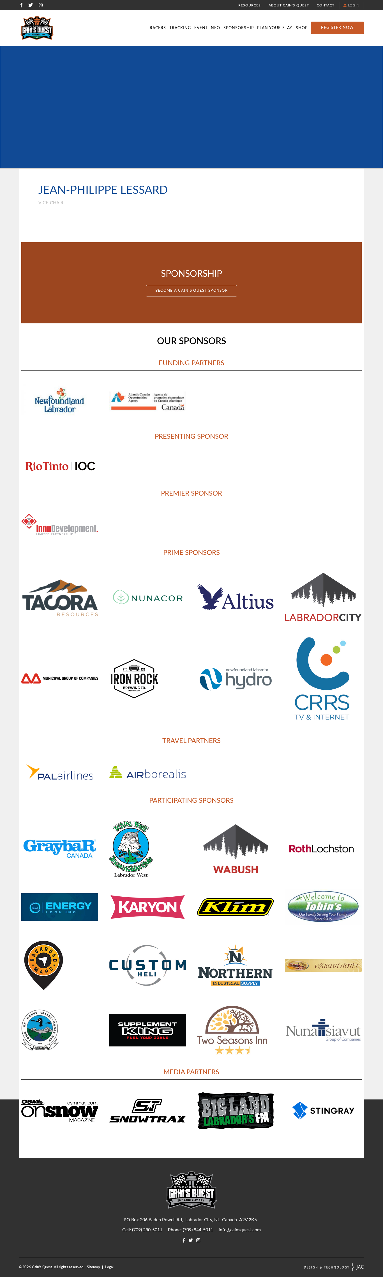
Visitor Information (241, 18)
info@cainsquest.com (240, 1230)
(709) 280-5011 (147, 1230)
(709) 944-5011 (198, 1230)
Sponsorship (238, 28)
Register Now (337, 28)
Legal (109, 1267)
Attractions (336, 18)
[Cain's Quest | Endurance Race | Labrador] (37, 28)
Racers (158, 28)
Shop (302, 28)
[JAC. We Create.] (334, 1267)
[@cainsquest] (30, 5)
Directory (146, 18)
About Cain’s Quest (289, 5)
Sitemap (93, 1267)
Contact (325, 5)
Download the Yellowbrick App (320, 18)
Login (353, 5)
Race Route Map (320, 18)
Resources (249, 5)
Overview (68, 18)
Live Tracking (194, 18)
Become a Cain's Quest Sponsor (191, 290)
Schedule (194, 18)
